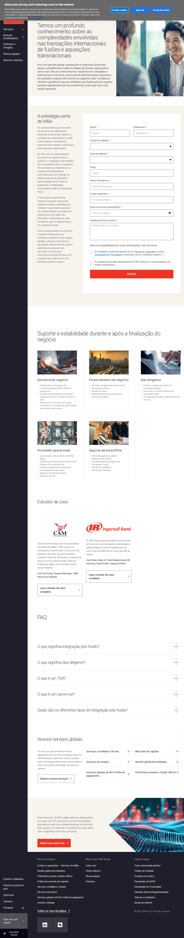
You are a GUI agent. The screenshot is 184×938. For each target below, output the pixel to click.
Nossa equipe (93, 876)
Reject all (140, 10)
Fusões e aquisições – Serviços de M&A (58, 865)
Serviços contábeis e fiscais (51, 886)
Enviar (131, 274)
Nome (93, 127)
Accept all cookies (161, 10)
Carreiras (90, 881)
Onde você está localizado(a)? (105, 207)
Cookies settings (46, 902)
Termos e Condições (145, 251)
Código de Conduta (144, 871)
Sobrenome (139, 127)
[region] (92, 10)
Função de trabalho (99, 140)
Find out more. (35, 18)
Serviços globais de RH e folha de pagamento (60, 897)
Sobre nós (91, 865)
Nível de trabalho (98, 153)
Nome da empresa (99, 180)
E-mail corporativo (99, 193)
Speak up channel (143, 902)
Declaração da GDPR (144, 881)
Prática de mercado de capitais (53, 881)
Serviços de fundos (47, 892)
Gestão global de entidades (51, 871)
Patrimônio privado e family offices (54, 876)
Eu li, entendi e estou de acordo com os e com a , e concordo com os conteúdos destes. (129, 253)
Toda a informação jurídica (147, 865)
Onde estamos (93, 871)
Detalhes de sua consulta (102, 220)
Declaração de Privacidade (108, 254)
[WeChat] (60, 924)
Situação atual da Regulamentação (151, 892)
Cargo (93, 167)
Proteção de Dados (144, 876)
